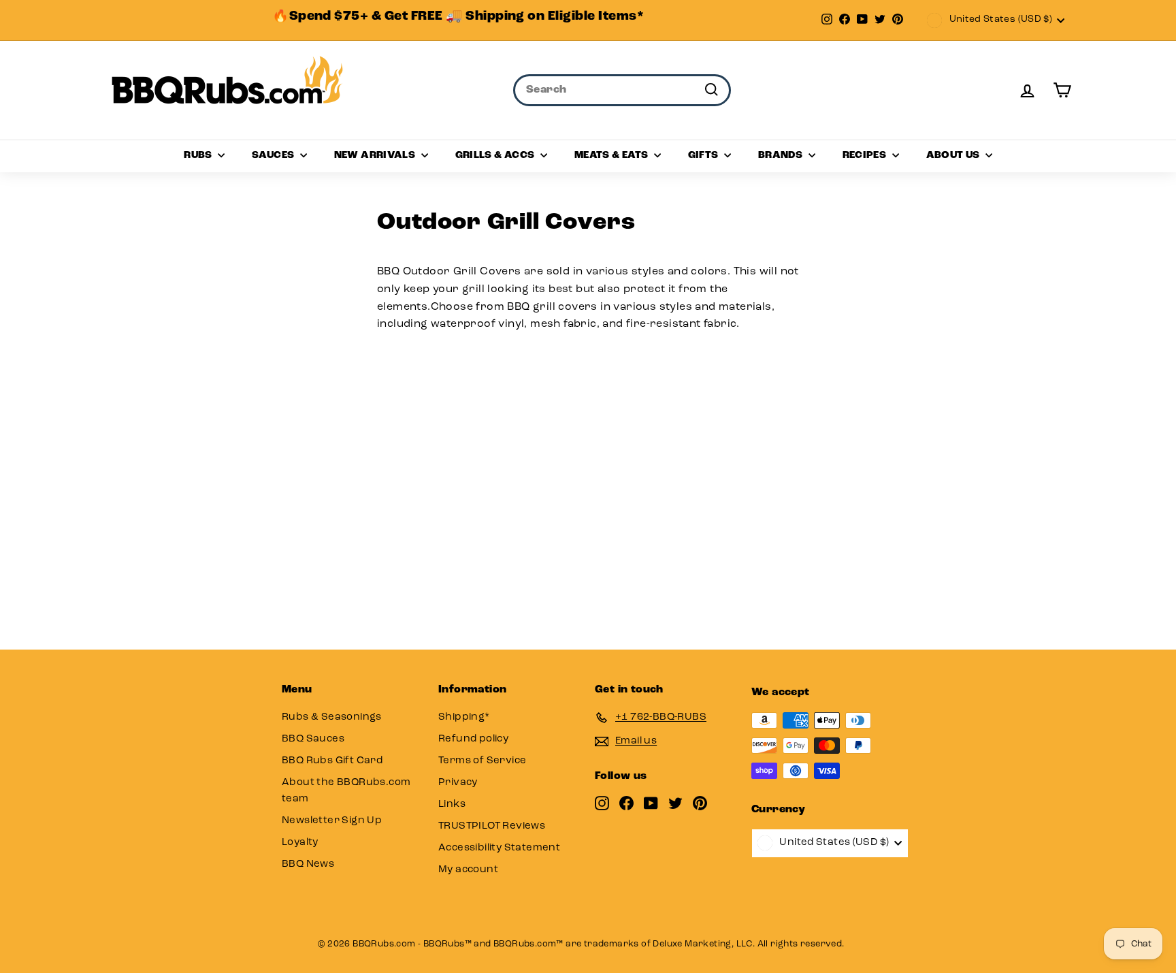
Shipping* (464, 717)
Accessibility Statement (499, 848)
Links (452, 804)
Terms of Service (482, 761)
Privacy (458, 783)
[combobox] (622, 90)
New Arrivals (376, 155)
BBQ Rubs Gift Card (332, 761)
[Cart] (1062, 90)
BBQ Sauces (313, 739)
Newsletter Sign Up (332, 821)
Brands (781, 155)
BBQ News (308, 864)
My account (468, 870)
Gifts (704, 155)
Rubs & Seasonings (332, 717)
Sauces (274, 155)
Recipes (866, 155)
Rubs (199, 155)
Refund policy (473, 739)
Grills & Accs (496, 155)
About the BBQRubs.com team (346, 791)
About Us (954, 155)
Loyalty (300, 843)
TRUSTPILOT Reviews (491, 826)
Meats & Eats (612, 155)
